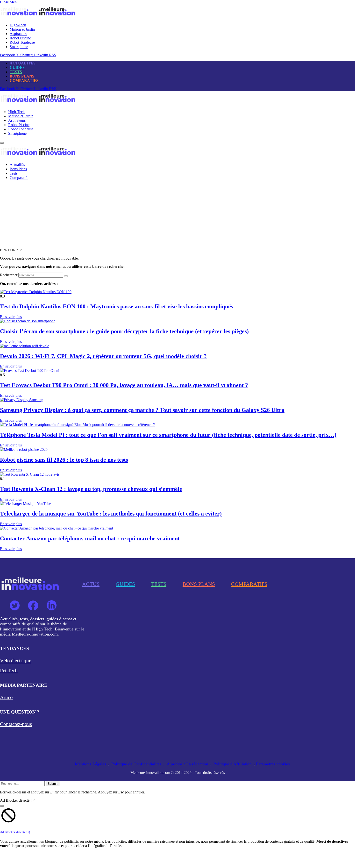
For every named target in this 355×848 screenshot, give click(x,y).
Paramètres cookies (273, 764)
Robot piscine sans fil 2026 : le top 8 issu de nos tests (64, 460)
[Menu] (2, 143)
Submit (52, 783)
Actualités (17, 165)
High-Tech (18, 25)
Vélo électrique (15, 660)
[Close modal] (2, 806)
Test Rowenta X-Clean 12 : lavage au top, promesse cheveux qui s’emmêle (91, 489)
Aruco (6, 697)
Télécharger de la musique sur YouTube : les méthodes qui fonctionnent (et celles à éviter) (111, 513)
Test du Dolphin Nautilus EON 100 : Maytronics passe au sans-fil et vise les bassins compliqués (116, 306)
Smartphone (19, 47)
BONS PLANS (22, 76)
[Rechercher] (66, 276)
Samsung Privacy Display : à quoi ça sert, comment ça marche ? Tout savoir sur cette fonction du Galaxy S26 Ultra (142, 410)
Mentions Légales (90, 764)
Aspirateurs (18, 34)
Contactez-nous (16, 724)
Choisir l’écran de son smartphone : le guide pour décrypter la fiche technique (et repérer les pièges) (124, 331)
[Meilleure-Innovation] (38, 103)
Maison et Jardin (22, 29)
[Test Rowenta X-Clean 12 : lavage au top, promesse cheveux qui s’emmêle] (29, 474)
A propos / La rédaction (187, 764)
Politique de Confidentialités (136, 764)
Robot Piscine (20, 38)
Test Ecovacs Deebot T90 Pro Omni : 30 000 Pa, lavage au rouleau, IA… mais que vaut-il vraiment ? (124, 385)
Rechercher (9, 275)
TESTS (16, 72)
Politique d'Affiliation (232, 764)
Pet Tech (9, 670)
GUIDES (17, 67)
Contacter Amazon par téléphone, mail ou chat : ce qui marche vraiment (90, 538)
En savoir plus (11, 317)
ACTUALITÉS (23, 63)
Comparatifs (19, 178)
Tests (13, 173)
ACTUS (90, 584)
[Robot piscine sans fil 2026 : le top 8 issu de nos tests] (24, 449)
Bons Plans (18, 169)
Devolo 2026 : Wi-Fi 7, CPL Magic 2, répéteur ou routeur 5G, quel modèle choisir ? (103, 356)
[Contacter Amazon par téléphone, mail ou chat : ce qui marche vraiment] (56, 528)
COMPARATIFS (24, 80)
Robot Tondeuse (22, 42)
